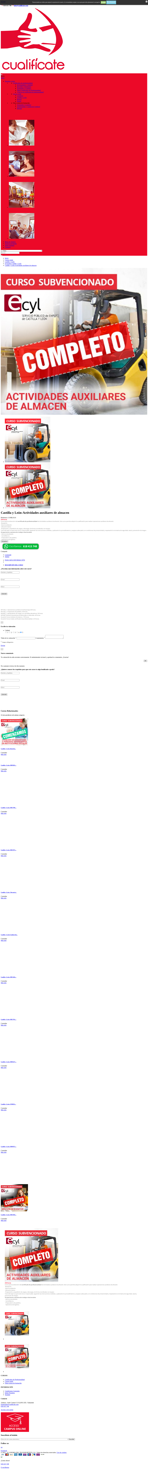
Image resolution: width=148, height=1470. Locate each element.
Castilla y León (22, 97)
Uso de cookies (61, 1452)
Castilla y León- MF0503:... (8, 765)
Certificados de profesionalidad (23, 83)
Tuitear (7, 557)
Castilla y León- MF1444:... (8, 977)
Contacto (8, 247)
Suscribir (71, 1439)
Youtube (7, 1395)
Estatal (19, 101)
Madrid (19, 99)
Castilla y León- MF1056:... (8, 1215)
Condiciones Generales (12, 1391)
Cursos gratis (17, 94)
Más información (111, 2)
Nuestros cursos (10, 81)
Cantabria (20, 96)
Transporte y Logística (24, 88)
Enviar (3, 645)
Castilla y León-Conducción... (9, 934)
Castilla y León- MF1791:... (8, 1019)
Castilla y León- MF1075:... (8, 850)
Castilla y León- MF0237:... (8, 1062)
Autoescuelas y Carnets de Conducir (28, 107)
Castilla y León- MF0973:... (8, 1146)
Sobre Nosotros (10, 1393)
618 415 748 (5, 1464)
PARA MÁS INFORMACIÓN (15, 560)
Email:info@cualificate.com (10, 1404)
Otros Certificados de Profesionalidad (29, 90)
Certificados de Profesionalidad (15, 1379)
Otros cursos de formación (13, 1383)
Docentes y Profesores (24, 87)
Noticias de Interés (11, 244)
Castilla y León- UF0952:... (8, 1104)
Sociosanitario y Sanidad (25, 85)
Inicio (2, 78)
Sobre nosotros (9, 245)
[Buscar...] (1, 255)
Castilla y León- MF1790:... (8, 807)
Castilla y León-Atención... (8, 748)
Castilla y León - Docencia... (9, 892)
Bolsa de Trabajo (10, 242)
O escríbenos (5, 1467)
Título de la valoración (8, 638)
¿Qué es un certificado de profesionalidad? (30, 92)
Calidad (7, 630)
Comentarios (40, 638)
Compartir (8, 555)
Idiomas (19, 108)
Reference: (4, 517)
